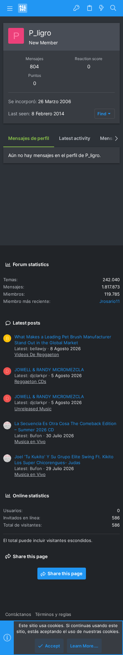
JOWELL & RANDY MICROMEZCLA (49, 369)
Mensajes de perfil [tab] (28, 138)
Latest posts (26, 323)
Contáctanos (18, 614)
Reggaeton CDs (30, 381)
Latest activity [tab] (74, 138)
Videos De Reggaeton (36, 354)
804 (34, 66)
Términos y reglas (53, 614)
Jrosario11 (109, 301)
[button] (9, 8)
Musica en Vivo (30, 441)
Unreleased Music (32, 408)
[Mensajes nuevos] (101, 8)
